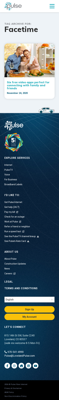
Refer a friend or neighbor (17, 226)
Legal (8, 281)
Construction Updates (15, 263)
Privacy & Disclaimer (13, 388)
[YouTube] (35, 366)
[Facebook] (7, 366)
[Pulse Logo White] (13, 125)
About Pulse (10, 259)
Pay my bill (9, 212)
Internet (8, 165)
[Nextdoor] (21, 366)
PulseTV (8, 170)
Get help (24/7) (11, 207)
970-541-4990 (16, 351)
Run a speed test (13, 231)
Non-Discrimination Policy (15, 396)
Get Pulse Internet (13, 202)
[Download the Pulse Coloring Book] (46, 109)
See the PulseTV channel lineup (20, 236)
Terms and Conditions (21, 288)
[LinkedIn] (28, 366)
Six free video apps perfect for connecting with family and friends (28, 85)
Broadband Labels (13, 184)
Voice (7, 174)
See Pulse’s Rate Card (15, 241)
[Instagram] (14, 366)
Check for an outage (14, 216)
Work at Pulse (11, 221)
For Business (10, 179)
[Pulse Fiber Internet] (13, 6)
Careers (8, 273)
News (7, 268)
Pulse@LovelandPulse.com (19, 355)
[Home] (13, 142)
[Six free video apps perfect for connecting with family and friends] (29, 60)
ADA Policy (9, 392)
